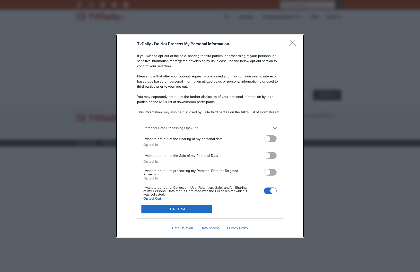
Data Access (210, 228)
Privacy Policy (237, 228)
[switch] (270, 138)
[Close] (294, 44)
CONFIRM (176, 209)
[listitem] (210, 128)
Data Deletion (182, 228)
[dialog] (210, 136)
